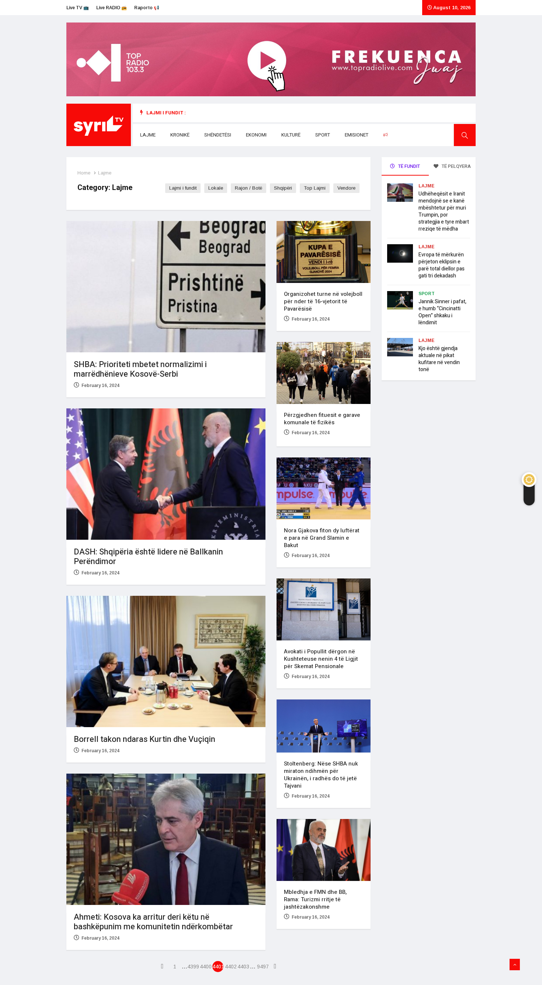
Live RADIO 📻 (111, 7)
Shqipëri (283, 188)
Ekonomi (256, 134)
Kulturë (290, 134)
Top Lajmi (315, 188)
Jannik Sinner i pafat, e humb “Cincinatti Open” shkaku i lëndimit (442, 312)
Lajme (148, 134)
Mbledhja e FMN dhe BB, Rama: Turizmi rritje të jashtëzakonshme (315, 899)
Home (83, 173)
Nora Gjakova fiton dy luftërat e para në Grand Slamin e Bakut (321, 537)
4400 (205, 967)
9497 (262, 967)
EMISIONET (356, 134)
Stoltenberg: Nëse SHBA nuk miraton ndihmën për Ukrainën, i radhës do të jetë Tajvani (321, 775)
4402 (230, 967)
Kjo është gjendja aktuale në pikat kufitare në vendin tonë (439, 359)
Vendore (346, 188)
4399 (192, 967)
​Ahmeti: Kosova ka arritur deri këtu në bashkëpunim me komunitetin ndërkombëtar (153, 922)
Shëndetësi (217, 134)
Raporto (400, 134)
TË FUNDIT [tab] (408, 166)
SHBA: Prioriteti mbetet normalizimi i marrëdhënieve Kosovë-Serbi (140, 369)
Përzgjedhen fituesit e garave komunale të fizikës (322, 418)
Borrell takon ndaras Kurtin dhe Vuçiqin (144, 739)
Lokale (215, 188)
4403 (243, 967)
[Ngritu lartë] (515, 965)
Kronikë (180, 134)
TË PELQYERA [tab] (456, 166)
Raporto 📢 (146, 7)
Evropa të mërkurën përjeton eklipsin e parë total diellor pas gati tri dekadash (441, 265)
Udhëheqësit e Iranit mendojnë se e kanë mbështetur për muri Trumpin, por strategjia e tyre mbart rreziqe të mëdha (443, 211)
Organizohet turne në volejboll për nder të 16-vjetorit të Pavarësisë (323, 301)
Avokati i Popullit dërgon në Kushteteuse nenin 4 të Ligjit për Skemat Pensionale (321, 658)
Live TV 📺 (77, 7)
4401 (217, 967)
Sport (322, 134)
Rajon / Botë (248, 188)
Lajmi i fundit (183, 188)
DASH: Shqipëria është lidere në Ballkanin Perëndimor (148, 556)
